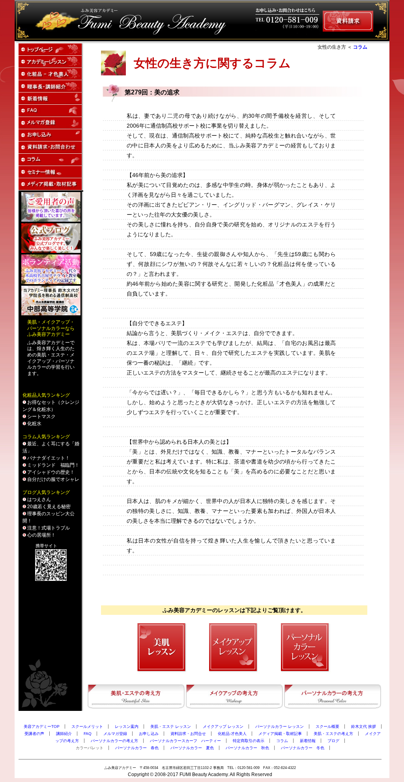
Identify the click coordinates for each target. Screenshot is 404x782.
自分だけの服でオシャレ (52, 479)
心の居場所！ (41, 535)
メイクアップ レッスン (223, 726)
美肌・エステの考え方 (333, 733)
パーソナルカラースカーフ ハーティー (185, 741)
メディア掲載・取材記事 (280, 733)
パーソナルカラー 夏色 (192, 748)
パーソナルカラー (46, 328)
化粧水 (33, 423)
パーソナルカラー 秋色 (247, 748)
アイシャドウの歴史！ (50, 472)
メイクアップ (55, 322)
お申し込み (149, 733)
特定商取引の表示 (248, 741)
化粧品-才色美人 (232, 733)
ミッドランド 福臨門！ (52, 465)
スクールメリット (87, 726)
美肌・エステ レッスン (170, 726)
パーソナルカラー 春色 (137, 748)
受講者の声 (34, 733)
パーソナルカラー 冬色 (302, 748)
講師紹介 (64, 733)
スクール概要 (327, 726)
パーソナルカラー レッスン (279, 726)
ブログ (333, 741)
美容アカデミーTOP (42, 726)
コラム (360, 47)
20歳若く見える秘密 (48, 506)
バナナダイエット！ (48, 458)
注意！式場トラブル (48, 528)
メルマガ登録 (115, 733)
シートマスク (41, 416)
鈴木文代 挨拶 (363, 726)
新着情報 (308, 741)
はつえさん (38, 499)
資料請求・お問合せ (188, 733)
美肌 (32, 322)
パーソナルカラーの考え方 (114, 741)
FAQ (88, 733)
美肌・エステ (51, 355)
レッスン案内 (126, 726)
